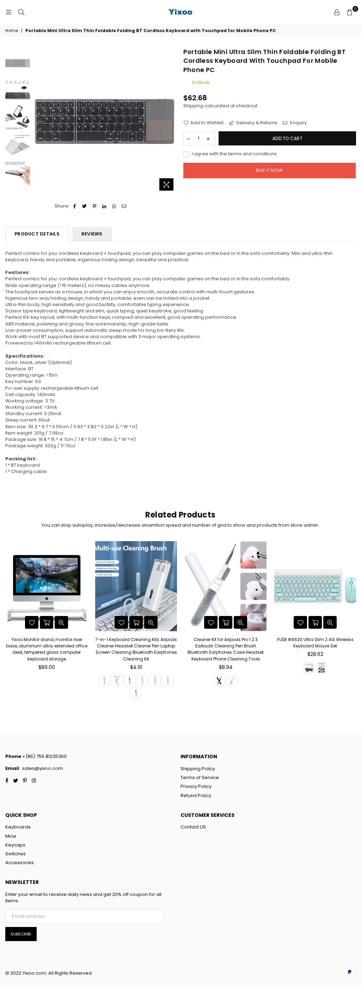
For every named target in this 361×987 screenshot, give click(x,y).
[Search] (21, 12)
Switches (15, 853)
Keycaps (15, 845)
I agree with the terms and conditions (234, 154)
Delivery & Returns (256, 123)
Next (173, 117)
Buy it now (269, 170)
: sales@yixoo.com (41, 768)
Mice (10, 836)
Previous (37, 121)
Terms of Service (199, 777)
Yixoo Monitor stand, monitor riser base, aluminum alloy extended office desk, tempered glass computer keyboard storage (46, 649)
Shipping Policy (197, 768)
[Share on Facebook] (75, 206)
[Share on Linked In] (104, 206)
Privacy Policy (196, 786)
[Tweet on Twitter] (84, 206)
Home (11, 31)
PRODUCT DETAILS (37, 234)
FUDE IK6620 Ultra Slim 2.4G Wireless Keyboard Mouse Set (315, 642)
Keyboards (18, 827)
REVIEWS (92, 234)
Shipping (193, 105)
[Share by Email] (124, 206)
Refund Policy (195, 795)
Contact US (193, 827)
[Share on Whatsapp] (114, 206)
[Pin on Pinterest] (94, 206)
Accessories (19, 862)
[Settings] (336, 12)
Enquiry (298, 123)
